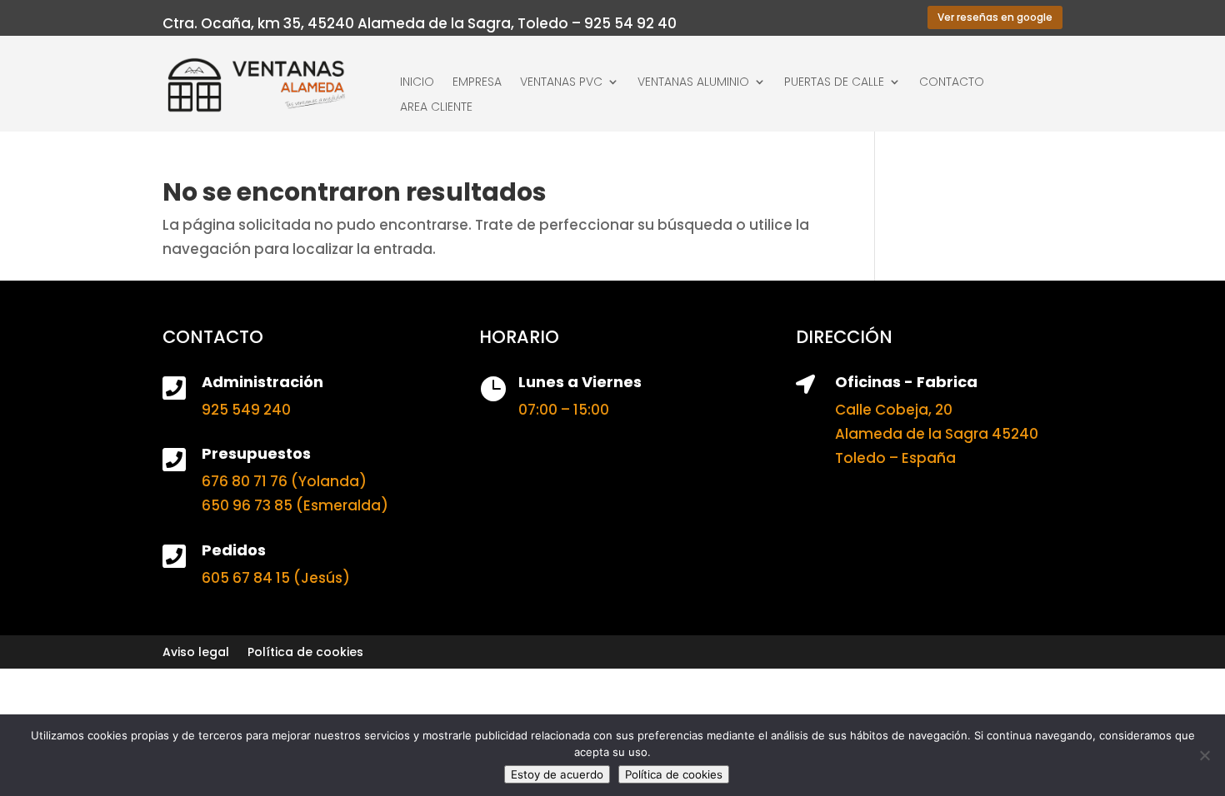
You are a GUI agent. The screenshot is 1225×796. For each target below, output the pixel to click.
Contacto (951, 83)
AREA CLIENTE (436, 108)
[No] (1204, 755)
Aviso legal (195, 653)
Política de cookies (305, 653)
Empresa (477, 83)
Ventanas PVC (561, 83)
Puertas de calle (834, 83)
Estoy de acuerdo (557, 774)
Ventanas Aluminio (693, 83)
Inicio (417, 83)
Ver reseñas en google (995, 17)
